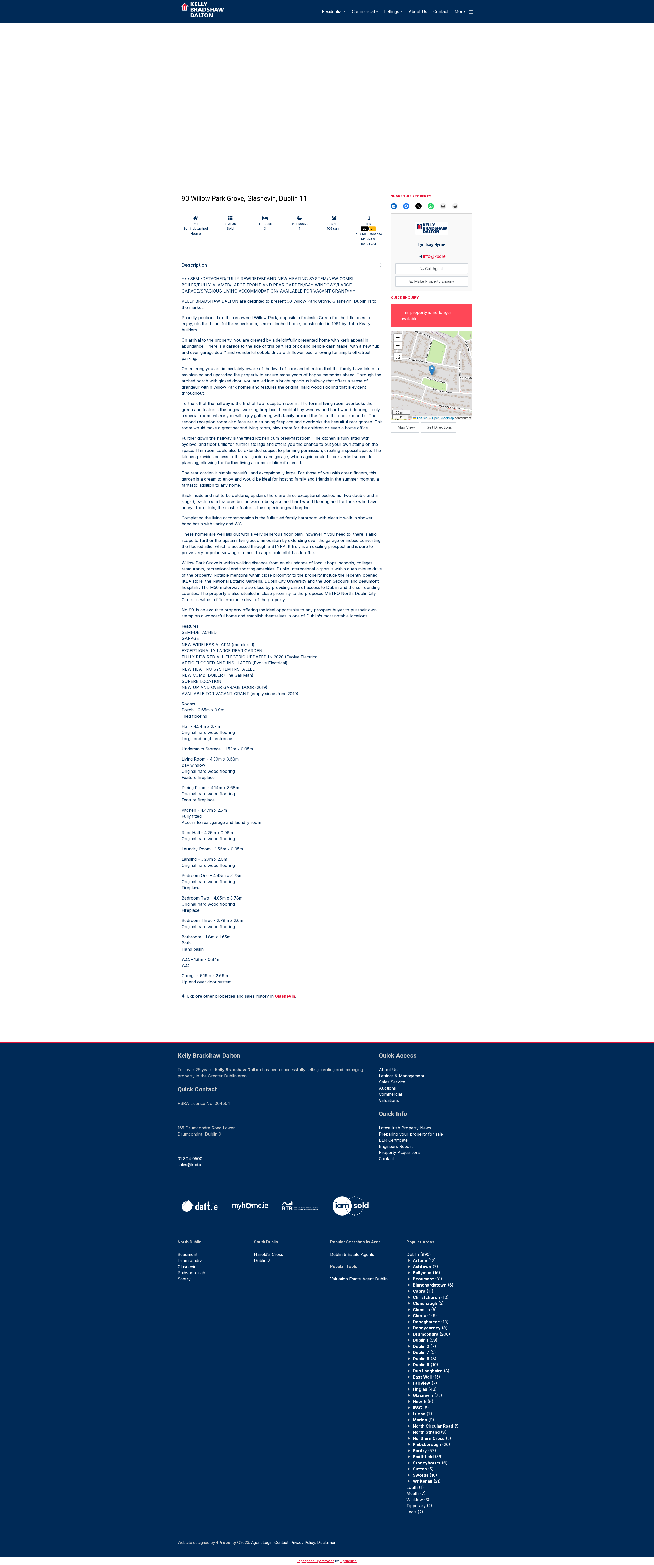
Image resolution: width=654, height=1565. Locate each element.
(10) (431, 1297)
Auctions (387, 1088)
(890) (418, 1254)
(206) (431, 1334)
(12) (424, 1260)
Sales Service (392, 1081)
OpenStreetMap (443, 418)
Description (194, 265)
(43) (425, 1389)
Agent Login (261, 1542)
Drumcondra (190, 1260)
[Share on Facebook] (406, 206)
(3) (417, 1499)
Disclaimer (326, 1542)
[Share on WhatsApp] (431, 206)
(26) (431, 1444)
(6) (433, 1285)
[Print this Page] (455, 206)
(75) (427, 1395)
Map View (406, 427)
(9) (425, 1315)
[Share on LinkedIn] (394, 206)
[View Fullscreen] (398, 356)
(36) (428, 1456)
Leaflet (421, 418)
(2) (419, 1505)
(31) (427, 1278)
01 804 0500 (190, 1158)
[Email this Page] (418, 206)
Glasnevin (187, 1266)
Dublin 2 (262, 1260)
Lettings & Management (401, 1075)
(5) (428, 1303)
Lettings (391, 11)
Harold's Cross (268, 1254)
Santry (184, 1278)
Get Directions (439, 427)
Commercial (363, 11)
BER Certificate (393, 1140)
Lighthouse (348, 1561)
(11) (423, 1291)
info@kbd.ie (434, 256)
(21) (427, 1481)
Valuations (389, 1100)
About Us (417, 11)
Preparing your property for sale (411, 1134)
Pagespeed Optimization (315, 1561)
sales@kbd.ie (190, 1164)
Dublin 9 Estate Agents (352, 1254)
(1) (415, 1487)
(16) (426, 1272)
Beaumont (187, 1254)
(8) (430, 1327)
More (460, 11)
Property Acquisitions (400, 1152)
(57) (424, 1450)
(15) (426, 1377)
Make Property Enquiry (433, 281)
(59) (425, 1340)
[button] (432, 370)
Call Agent (433, 268)
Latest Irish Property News (405, 1127)
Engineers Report (396, 1146)
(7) (425, 1266)
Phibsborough (191, 1272)
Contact (440, 11)
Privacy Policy (302, 1542)
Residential (332, 11)
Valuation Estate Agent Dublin (359, 1278)
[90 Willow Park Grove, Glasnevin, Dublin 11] (163, 100)
